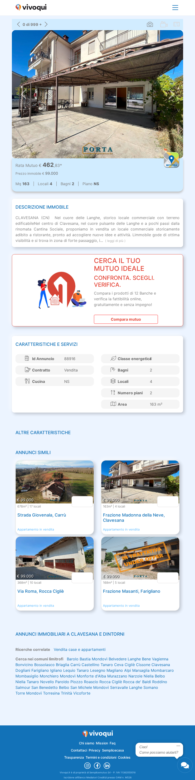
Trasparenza (74, 757)
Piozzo (76, 681)
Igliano (56, 670)
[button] (23, 94)
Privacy (94, 750)
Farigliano (40, 670)
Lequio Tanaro (76, 670)
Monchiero (49, 676)
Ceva (118, 664)
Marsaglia (141, 670)
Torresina (51, 693)
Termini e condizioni (101, 757)
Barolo (72, 659)
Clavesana (160, 664)
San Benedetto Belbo (50, 687)
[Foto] (150, 24)
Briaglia (62, 664)
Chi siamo (86, 743)
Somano (150, 687)
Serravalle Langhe (126, 687)
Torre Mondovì (28, 693)
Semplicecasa (113, 750)
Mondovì (68, 676)
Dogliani (22, 670)
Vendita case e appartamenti (80, 649)
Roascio (91, 681)
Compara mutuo (126, 319)
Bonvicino (24, 664)
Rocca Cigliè (110, 681)
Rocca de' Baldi (137, 681)
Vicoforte (81, 693)
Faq (113, 743)
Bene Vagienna (155, 659)
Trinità (66, 693)
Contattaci (79, 750)
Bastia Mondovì (93, 659)
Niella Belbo (154, 676)
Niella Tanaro (27, 681)
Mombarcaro (162, 670)
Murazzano (117, 676)
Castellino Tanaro (97, 664)
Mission (102, 743)
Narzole (135, 676)
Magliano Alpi (119, 670)
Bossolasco (44, 664)
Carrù (75, 664)
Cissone (143, 664)
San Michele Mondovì (89, 687)
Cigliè (130, 664)
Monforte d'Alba (91, 676)
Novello (47, 681)
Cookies (124, 757)
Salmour (22, 687)
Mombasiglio (27, 676)
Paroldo (62, 681)
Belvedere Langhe (125, 659)
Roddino (159, 681)
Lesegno (97, 670)
